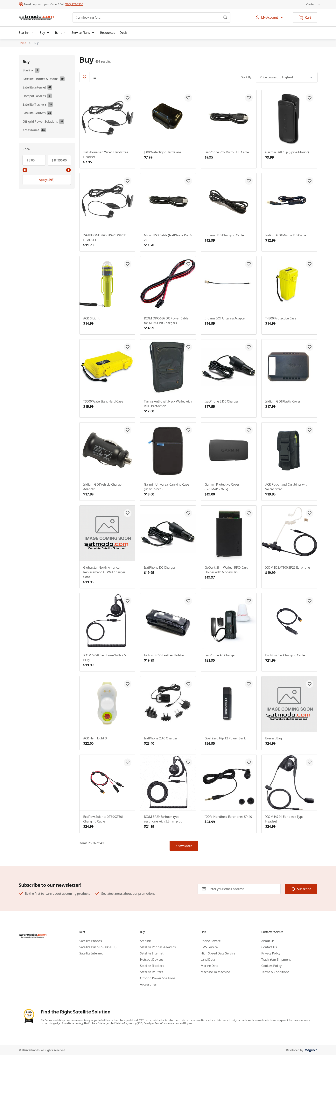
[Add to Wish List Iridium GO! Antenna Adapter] (249, 264)
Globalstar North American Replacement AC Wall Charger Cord (104, 574)
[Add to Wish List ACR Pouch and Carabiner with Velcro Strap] (309, 430)
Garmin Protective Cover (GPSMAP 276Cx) (222, 489)
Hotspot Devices (151, 959)
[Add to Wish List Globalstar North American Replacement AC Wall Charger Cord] (127, 513)
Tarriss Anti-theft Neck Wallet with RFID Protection (168, 406)
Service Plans (81, 32)
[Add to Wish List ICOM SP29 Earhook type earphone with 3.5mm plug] (188, 762)
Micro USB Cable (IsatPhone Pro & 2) (168, 240)
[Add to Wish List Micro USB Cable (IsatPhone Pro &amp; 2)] (188, 181)
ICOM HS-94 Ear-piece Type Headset (284, 822)
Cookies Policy (271, 966)
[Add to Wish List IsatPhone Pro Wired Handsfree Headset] (127, 98)
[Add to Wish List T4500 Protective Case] (309, 264)
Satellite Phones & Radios (158, 947)
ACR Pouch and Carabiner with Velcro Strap (286, 489)
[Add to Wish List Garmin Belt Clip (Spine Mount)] (309, 98)
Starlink (24, 32)
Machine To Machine (215, 972)
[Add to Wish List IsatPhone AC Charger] (249, 601)
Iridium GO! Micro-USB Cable (285, 238)
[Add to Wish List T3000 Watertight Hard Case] (127, 347)
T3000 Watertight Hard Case (103, 404)
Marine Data (209, 966)
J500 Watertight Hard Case (162, 155)
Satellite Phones (90, 941)
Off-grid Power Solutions (157, 978)
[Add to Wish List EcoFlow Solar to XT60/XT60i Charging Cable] (127, 762)
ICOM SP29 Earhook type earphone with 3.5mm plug (163, 822)
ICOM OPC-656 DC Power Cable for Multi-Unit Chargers (166, 323)
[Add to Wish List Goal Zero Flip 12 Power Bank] (249, 684)
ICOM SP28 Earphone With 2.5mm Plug (107, 660)
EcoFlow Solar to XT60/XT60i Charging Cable (102, 822)
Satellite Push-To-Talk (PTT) (97, 947)
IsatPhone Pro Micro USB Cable (227, 155)
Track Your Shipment (276, 959)
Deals (123, 32)
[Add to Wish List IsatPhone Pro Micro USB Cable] (249, 98)
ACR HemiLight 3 (95, 741)
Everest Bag (273, 741)
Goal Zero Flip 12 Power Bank (225, 741)
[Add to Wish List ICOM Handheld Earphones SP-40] (249, 762)
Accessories (148, 984)
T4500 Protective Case (280, 321)
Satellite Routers (151, 972)
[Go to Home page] (36, 17)
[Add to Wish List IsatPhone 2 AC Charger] (188, 684)
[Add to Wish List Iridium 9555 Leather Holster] (188, 601)
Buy (42, 32)
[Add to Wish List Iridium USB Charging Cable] (249, 181)
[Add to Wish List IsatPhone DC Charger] (188, 513)
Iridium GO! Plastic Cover (282, 404)
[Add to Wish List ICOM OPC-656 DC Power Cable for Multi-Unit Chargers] (188, 264)
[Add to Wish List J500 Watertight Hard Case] (188, 98)
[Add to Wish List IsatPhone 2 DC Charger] (249, 347)
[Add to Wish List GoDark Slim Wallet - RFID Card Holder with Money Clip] (249, 513)
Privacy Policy (270, 953)
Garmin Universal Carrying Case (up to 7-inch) (166, 489)
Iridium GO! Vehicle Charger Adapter (103, 489)
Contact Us (313, 4)
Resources (107, 32)
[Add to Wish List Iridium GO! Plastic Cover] (309, 347)
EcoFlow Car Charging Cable (285, 658)
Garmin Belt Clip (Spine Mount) (287, 155)
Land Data (208, 959)
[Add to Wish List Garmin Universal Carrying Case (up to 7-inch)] (188, 430)
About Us (267, 941)
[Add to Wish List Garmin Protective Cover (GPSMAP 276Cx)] (249, 430)
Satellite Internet (91, 953)
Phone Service (211, 941)
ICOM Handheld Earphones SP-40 (228, 819)
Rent (58, 32)
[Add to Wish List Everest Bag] (309, 684)
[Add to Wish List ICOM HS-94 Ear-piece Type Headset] (309, 762)
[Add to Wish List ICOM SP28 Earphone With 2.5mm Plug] (127, 601)
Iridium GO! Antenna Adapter (225, 321)
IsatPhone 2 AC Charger (161, 741)
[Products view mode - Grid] (84, 77)
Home (22, 43)
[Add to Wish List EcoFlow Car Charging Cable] (309, 601)
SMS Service (209, 947)
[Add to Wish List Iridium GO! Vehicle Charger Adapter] (127, 430)
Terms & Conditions (275, 972)
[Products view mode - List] (94, 77)
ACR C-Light (91, 321)
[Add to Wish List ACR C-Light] (127, 264)
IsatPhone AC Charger (220, 658)
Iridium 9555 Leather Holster (164, 658)
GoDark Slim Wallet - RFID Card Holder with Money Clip (226, 572)
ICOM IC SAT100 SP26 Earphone (287, 570)
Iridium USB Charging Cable (224, 238)
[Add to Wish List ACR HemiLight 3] (127, 684)
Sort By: (246, 77)
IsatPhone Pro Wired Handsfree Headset (105, 157)
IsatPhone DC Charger (160, 570)
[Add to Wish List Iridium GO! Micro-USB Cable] (309, 181)
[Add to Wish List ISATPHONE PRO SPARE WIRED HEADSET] (127, 181)
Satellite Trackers (152, 966)
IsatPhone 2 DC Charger (222, 404)
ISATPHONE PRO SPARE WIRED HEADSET (105, 240)
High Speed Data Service (218, 953)
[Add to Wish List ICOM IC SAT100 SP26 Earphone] (309, 513)
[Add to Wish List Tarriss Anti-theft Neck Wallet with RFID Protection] (188, 347)
